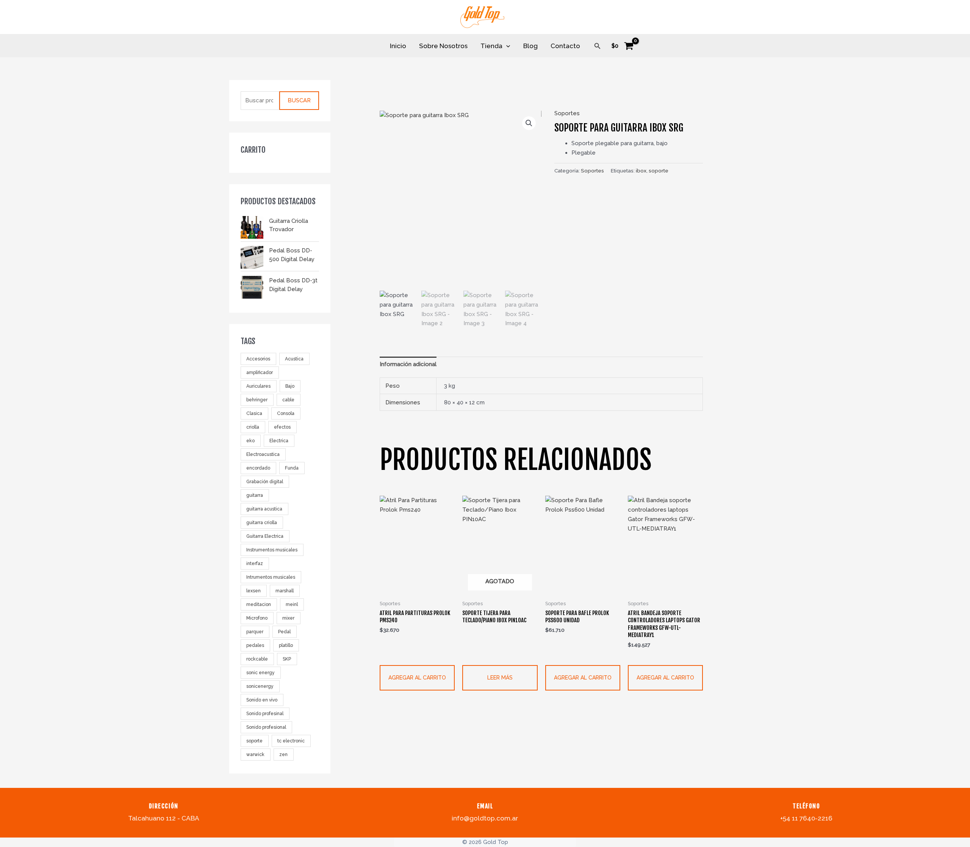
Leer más (500, 678)
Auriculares (258, 386)
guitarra (254, 495)
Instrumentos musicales (271, 550)
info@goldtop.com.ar (485, 818)
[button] (597, 46)
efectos (282, 427)
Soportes (567, 113)
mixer (288, 618)
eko (250, 441)
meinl (292, 604)
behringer (257, 400)
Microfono (257, 618)
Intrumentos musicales (270, 577)
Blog (530, 46)
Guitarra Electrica (264, 536)
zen (283, 755)
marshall (284, 591)
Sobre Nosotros (443, 46)
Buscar (299, 100)
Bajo (289, 386)
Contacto (565, 46)
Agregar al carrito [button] (417, 678)
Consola (285, 413)
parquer (254, 632)
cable (288, 400)
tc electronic (291, 741)
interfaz (254, 564)
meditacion (258, 604)
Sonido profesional (266, 727)
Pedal (284, 632)
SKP (287, 659)
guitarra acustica (264, 509)
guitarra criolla (261, 523)
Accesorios (258, 359)
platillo (286, 645)
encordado (258, 468)
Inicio (398, 46)
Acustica (294, 359)
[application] (506, 45)
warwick (255, 755)
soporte (254, 741)
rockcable (257, 659)
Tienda (491, 46)
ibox (641, 171)
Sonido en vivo (261, 700)
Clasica (254, 413)
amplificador (259, 373)
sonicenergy (260, 686)
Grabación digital (264, 482)
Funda (292, 468)
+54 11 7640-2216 (806, 818)
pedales (255, 645)
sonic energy (260, 673)
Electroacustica (263, 454)
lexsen (253, 591)
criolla (252, 427)
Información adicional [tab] (408, 364)
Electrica (278, 441)
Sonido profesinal (264, 714)
